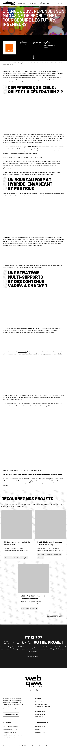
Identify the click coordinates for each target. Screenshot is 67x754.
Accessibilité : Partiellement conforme (25, 746)
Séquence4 (7, 77)
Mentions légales (7, 746)
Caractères (50, 75)
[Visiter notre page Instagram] (30, 690)
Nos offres (32, 3)
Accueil (5, 63)
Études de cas (12, 63)
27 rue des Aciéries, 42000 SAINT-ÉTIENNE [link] (42, 705)
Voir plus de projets (54, 616)
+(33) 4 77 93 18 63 (40, 701)
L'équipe (37, 729)
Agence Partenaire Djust (10, 729)
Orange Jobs (6, 71)
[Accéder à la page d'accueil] (9, 3)
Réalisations (44, 3)
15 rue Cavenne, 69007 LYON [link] (40, 715)
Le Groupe (21, 3)
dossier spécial (22, 352)
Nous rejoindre (9, 714)
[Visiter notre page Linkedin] (37, 690)
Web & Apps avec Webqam (10, 726)
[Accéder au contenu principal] (33, 57)
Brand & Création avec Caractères (12, 735)
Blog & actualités (40, 726)
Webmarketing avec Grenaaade (12, 738)
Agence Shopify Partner (9, 732)
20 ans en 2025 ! (40, 732)
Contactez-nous (32, 656)
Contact (60, 3)
